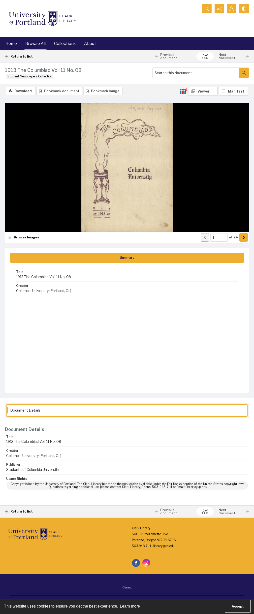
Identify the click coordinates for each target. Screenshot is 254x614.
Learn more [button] (130, 606)
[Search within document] (244, 73)
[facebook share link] (136, 563)
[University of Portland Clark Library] (42, 18)
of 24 (233, 237)
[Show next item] (243, 237)
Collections (65, 43)
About (90, 43)
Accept (238, 606)
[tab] (127, 257)
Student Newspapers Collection (29, 76)
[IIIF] (183, 91)
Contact (127, 587)
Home (11, 43)
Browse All (35, 43)
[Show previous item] (205, 237)
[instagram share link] (146, 563)
